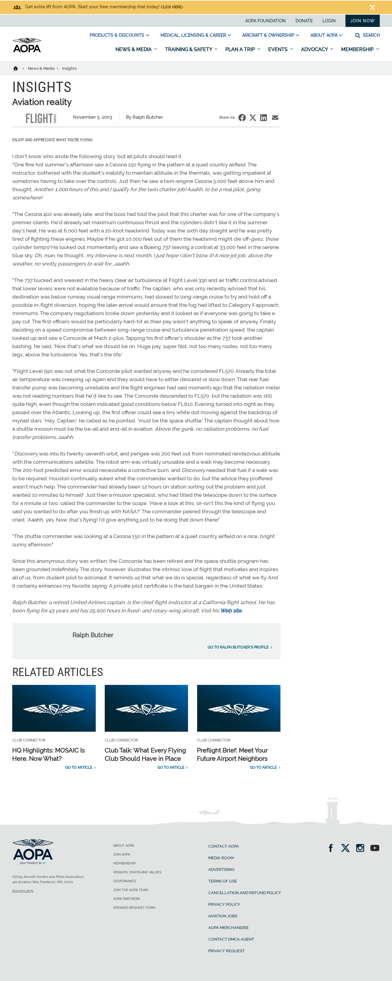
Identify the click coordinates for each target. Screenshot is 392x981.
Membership (358, 49)
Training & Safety (189, 49)
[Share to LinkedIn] (263, 117)
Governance (124, 881)
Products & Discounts (117, 35)
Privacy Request (226, 951)
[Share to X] (253, 117)
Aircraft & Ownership (268, 35)
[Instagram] (362, 848)
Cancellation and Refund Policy (244, 892)
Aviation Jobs (222, 916)
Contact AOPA (223, 846)
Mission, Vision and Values (137, 872)
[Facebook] (333, 848)
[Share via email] (275, 117)
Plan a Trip (240, 49)
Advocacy (315, 49)
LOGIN (329, 20)
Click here (171, 7)
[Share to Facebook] (242, 117)
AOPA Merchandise (228, 927)
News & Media (134, 49)
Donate (304, 20)
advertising (221, 869)
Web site (231, 611)
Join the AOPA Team (130, 890)
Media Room (221, 858)
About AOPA (324, 35)
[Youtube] (375, 848)
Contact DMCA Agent (231, 939)
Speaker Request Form (134, 908)
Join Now (362, 20)
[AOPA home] (27, 51)
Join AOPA (121, 855)
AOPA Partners (126, 899)
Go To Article (78, 767)
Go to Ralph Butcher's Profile (238, 647)
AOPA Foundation (265, 20)
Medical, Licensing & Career (193, 35)
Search (371, 35)
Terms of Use (222, 881)
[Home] (19, 68)
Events (278, 49)
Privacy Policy (224, 904)
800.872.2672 (22, 891)
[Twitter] (347, 848)
